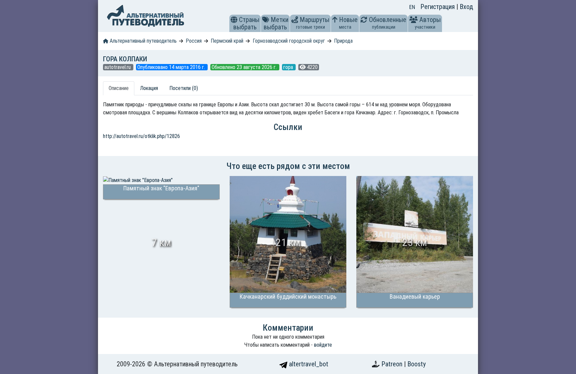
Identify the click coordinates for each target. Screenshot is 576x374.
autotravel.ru (118, 67)
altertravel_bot (307, 364)
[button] (234, 19)
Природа (343, 41)
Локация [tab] (149, 88)
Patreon (392, 364)
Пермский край (227, 41)
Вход (466, 7)
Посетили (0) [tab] (183, 88)
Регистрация (438, 7)
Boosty (416, 364)
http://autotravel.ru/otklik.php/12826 (141, 136)
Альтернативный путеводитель (142, 41)
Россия (194, 41)
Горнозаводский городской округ (289, 41)
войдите (323, 345)
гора (288, 67)
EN (412, 7)
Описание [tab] (119, 88)
